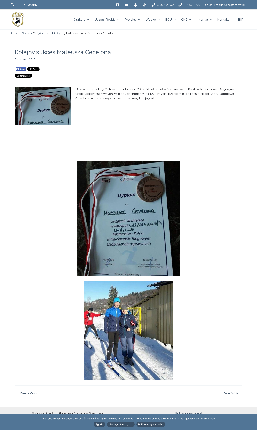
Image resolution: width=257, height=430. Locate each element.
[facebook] (118, 5)
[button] (12, 4)
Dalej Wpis (232, 393)
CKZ (184, 19)
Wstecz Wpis (26, 393)
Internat (202, 19)
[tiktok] (145, 5)
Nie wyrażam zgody (121, 424)
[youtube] (127, 5)
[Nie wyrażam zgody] (252, 422)
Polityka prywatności (189, 413)
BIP (240, 19)
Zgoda (99, 424)
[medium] (136, 5)
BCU (168, 19)
